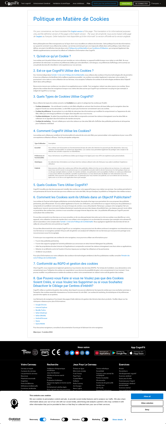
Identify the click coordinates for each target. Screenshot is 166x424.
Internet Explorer (41, 307)
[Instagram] (82, 353)
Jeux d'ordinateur (53, 373)
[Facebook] (66, 353)
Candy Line (100, 385)
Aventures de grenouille (104, 383)
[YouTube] (77, 353)
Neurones (24, 376)
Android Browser (41, 318)
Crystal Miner (78, 378)
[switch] (65, 419)
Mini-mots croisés (79, 371)
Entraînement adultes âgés (57, 387)
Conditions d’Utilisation (100, 48)
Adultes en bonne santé (55, 375)
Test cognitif (26, 3)
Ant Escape (77, 386)
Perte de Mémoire (27, 383)
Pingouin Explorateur (104, 390)
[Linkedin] (87, 353)
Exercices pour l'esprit (127, 381)
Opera (38, 321)
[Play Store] (119, 352)
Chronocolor (100, 380)
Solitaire (76, 381)
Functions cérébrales (28, 388)
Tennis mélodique (102, 368)
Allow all (147, 396)
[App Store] (136, 352)
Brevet (121, 368)
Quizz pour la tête (125, 378)
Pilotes (49, 378)
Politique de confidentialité (78, 48)
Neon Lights (77, 388)
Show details (117, 419)
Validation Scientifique (61, 3)
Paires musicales (102, 378)
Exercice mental (124, 388)
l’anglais (39, 36)
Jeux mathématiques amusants (130, 390)
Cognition (24, 381)
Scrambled (100, 371)
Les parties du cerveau (29, 373)
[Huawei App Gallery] (102, 352)
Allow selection (147, 403)
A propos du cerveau (28, 371)
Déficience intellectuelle (29, 386)
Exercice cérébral (125, 376)
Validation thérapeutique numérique (56, 369)
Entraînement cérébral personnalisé (127, 384)
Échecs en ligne (78, 368)
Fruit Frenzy (77, 373)
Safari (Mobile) (41, 315)
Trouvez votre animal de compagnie (104, 374)
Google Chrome (41, 305)
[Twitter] (72, 353)
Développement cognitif (127, 373)
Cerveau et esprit (27, 368)
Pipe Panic (77, 376)
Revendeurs (123, 371)
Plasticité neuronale (28, 378)
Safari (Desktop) (41, 313)
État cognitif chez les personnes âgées (58, 390)
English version (76, 31)
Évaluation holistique (54, 380)
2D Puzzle (99, 388)
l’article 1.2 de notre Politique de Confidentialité (67, 75)
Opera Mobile (40, 324)
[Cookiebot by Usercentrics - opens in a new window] (15, 419)
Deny (147, 410)
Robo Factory (78, 383)
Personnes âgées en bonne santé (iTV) (59, 383)
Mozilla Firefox (41, 310)
